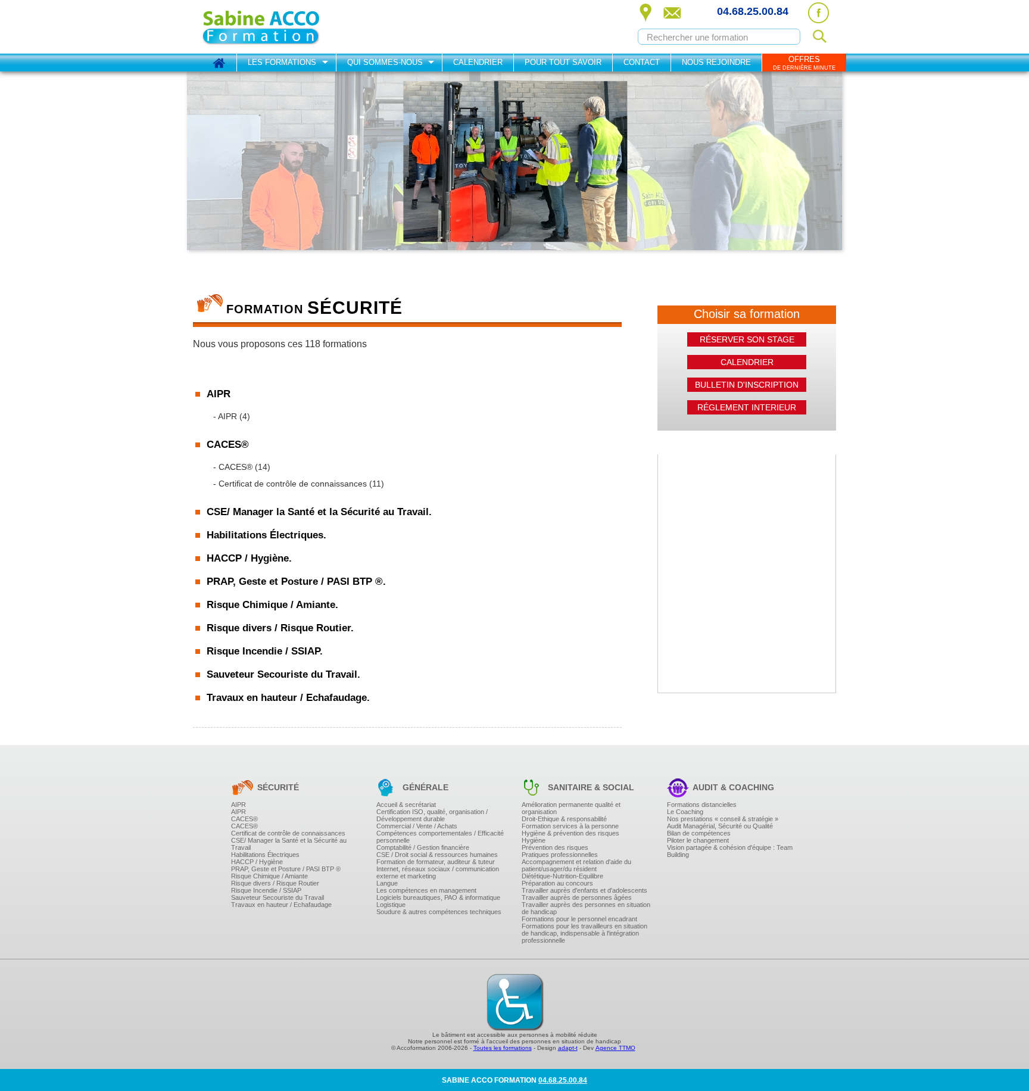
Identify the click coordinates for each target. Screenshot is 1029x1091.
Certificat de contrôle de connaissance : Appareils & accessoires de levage (367, 591)
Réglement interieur (746, 407)
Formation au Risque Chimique (297, 659)
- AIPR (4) (231, 416)
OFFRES (804, 63)
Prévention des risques (555, 847)
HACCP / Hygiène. (249, 558)
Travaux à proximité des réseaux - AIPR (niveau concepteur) (344, 457)
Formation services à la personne (570, 826)
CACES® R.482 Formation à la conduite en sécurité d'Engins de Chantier (365, 527)
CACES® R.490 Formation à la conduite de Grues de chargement (353, 594)
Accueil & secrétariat (406, 804)
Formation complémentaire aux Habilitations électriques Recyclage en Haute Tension (384, 637)
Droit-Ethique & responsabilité (564, 818)
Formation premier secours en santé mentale (319, 617)
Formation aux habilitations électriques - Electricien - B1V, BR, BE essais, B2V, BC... (381, 570)
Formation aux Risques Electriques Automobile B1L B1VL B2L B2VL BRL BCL (373, 618)
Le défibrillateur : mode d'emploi (298, 710)
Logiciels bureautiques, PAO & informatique (438, 897)
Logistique (391, 904)
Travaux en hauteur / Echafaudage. (288, 697)
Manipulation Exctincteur (286, 715)
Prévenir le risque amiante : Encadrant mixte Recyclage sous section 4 (360, 716)
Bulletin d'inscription (747, 384)
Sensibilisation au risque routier (298, 663)
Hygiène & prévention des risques (570, 833)
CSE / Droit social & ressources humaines (437, 854)
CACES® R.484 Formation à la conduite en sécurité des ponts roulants (361, 489)
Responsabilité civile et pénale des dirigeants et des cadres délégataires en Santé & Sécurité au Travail (414, 595)
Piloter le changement (698, 840)
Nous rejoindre (716, 62)
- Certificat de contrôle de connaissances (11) (298, 483)
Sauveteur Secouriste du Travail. (283, 674)
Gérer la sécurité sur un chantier (298, 547)
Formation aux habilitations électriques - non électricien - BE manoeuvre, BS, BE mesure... (392, 589)
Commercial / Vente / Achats (416, 826)
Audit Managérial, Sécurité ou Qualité (720, 826)
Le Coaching (685, 811)
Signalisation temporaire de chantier (305, 682)
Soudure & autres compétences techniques (438, 911)
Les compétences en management (426, 890)
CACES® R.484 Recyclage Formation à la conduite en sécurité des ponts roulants (379, 498)
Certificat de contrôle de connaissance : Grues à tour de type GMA (353, 544)
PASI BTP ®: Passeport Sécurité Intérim (310, 636)
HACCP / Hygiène (257, 861)
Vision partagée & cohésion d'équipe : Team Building (730, 851)
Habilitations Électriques (265, 854)
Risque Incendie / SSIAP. (265, 651)
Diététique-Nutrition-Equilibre (562, 876)
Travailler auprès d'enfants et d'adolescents (584, 890)
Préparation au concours (557, 883)
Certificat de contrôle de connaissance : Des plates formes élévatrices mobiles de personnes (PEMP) (409, 524)
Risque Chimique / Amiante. (272, 604)
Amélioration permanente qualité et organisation (571, 808)
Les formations (282, 62)
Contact (641, 62)
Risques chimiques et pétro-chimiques (308, 688)
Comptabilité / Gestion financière (422, 847)
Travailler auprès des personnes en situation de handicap (586, 908)
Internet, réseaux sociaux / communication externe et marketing (437, 872)
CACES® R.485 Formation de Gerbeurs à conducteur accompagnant (358, 546)
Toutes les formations (502, 1048)
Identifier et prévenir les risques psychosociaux (322, 664)
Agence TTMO (615, 1048)
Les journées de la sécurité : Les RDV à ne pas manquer (338, 614)
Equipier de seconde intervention (300, 706)
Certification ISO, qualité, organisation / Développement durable (432, 815)
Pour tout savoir (563, 62)
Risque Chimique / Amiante (269, 876)
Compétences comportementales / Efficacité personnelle (440, 837)
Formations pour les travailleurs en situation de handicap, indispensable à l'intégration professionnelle (584, 933)
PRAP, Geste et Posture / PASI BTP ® (286, 868)
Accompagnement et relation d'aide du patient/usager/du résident (576, 865)
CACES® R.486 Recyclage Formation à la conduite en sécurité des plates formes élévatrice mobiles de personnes (431, 565)
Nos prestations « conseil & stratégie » (722, 818)
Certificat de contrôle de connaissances (288, 833)
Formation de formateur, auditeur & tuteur (435, 861)
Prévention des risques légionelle (301, 613)
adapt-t (568, 1048)
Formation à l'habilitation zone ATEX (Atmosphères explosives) (347, 640)
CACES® (244, 818)
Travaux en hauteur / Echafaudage (281, 904)
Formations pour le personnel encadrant (579, 918)
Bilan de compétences (699, 833)
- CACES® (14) (241, 467)
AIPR (238, 804)
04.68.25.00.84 (752, 11)
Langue (387, 883)
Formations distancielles (702, 804)
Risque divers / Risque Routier (275, 883)
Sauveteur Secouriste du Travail (277, 897)
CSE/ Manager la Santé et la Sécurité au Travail (289, 844)
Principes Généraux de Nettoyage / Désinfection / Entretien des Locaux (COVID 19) (381, 594)
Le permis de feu (274, 686)
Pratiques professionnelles (560, 854)
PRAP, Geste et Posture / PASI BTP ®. (296, 581)
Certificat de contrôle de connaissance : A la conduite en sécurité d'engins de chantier (384, 496)
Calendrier (478, 62)
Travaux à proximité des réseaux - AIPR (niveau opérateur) (341, 429)
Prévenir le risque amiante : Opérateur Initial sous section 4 (342, 707)
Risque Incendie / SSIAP (266, 890)
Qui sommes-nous (385, 62)
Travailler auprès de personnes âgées (577, 897)
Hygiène (533, 840)
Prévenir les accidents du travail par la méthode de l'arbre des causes (359, 566)
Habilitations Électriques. (266, 535)
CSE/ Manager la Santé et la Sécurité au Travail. (319, 512)
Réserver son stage (747, 339)
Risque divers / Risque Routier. (280, 628)
